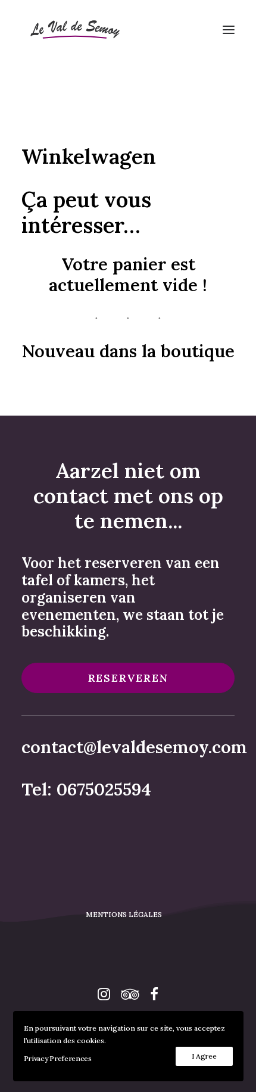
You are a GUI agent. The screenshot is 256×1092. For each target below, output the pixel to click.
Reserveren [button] (128, 678)
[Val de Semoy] (73, 29)
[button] (228, 29)
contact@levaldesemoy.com (134, 747)
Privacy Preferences (58, 1058)
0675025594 (104, 789)
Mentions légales (124, 914)
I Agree (204, 1056)
